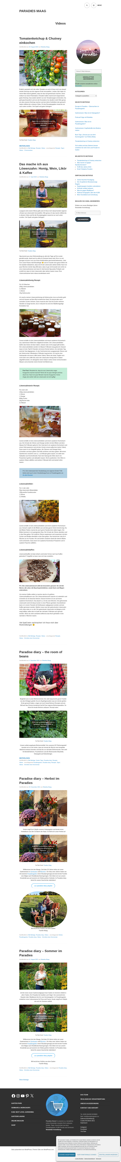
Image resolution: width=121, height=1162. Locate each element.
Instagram (83, 1127)
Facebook (83, 1129)
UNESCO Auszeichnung (89, 1103)
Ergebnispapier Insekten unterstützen (88, 186)
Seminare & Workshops (20, 1107)
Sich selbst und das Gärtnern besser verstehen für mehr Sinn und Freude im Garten (87, 148)
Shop (13, 1125)
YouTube (83, 1131)
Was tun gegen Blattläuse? (85, 190)
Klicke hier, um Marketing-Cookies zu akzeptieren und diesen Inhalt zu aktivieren (43, 123)
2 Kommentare (28, 150)
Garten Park (16, 1103)
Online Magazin (17, 1121)
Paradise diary (48, 760)
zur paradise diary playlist (43, 886)
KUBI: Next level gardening (22, 1112)
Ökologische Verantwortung (92, 1099)
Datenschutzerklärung (89, 1158)
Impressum (98, 1158)
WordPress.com (49, 1149)
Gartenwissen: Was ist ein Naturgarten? (87, 113)
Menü (99, 5)
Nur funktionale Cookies (86, 1154)
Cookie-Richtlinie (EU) (87, 1120)
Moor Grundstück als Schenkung (87, 194)
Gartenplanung (18, 1116)
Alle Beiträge (31, 148)
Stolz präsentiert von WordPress (21, 1149)
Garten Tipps (39, 760)
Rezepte (38, 148)
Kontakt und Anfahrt (89, 1108)
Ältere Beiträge (24, 1079)
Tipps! (62, 148)
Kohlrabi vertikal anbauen (85, 188)
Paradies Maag (32, 11)
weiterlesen (24, 146)
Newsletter (78, 86)
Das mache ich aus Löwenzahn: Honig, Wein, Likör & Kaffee (43, 168)
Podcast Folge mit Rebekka (83, 117)
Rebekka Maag (45, 47)
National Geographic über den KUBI (88, 192)
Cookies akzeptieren (66, 1154)
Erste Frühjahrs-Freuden (84, 169)
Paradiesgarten (37, 762)
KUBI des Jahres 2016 (84, 167)
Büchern (43, 871)
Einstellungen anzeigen (108, 1154)
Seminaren (33, 871)
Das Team (84, 1095)
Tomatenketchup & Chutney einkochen (87, 141)
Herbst (60, 935)
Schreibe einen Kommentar (32, 638)
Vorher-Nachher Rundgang (85, 180)
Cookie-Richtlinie (79, 1158)
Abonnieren (83, 219)
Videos (43, 148)
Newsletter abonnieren (88, 78)
